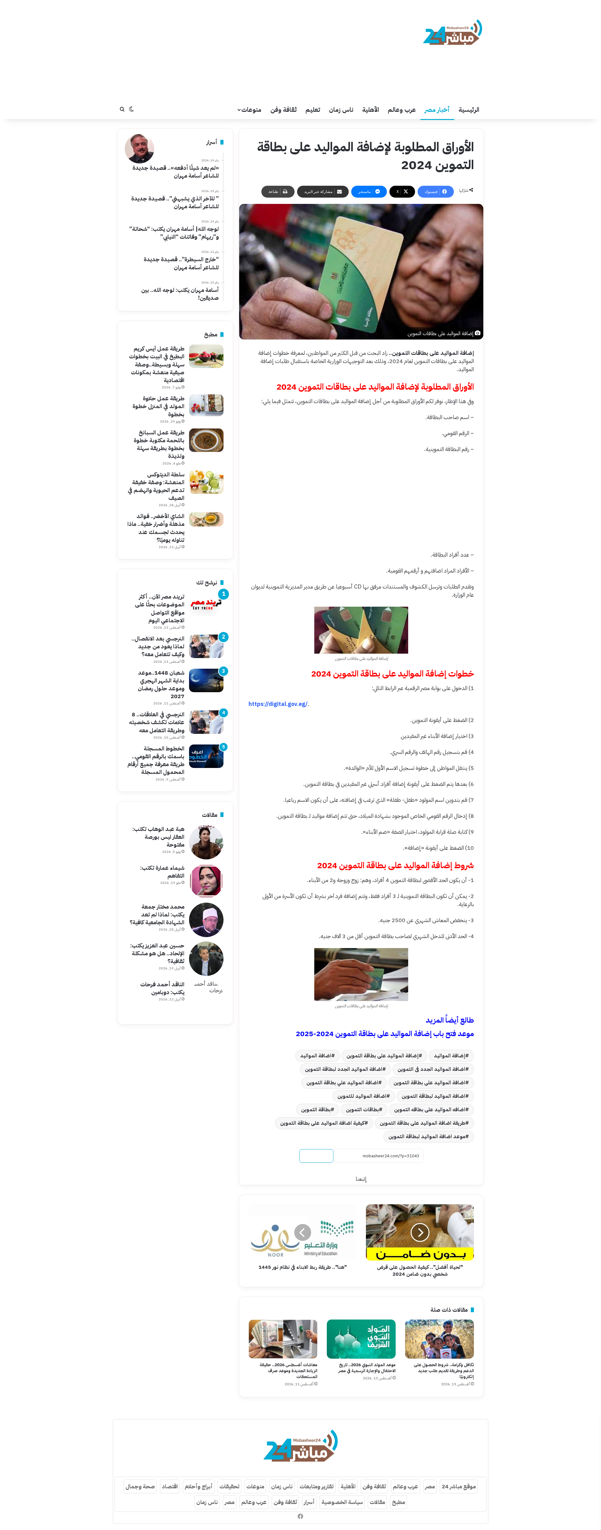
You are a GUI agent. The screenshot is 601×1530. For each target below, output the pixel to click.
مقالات (377, 1502)
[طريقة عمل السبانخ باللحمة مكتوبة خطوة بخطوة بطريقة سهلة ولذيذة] (206, 440)
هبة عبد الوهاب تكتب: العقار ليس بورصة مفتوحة (158, 837)
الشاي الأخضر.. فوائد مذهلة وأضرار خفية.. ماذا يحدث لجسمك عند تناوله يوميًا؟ (155, 528)
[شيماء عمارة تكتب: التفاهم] (206, 881)
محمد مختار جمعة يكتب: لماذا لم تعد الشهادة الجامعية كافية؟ (157, 914)
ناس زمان (341, 109)
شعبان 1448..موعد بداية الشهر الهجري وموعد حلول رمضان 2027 (161, 684)
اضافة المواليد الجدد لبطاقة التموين (343, 1069)
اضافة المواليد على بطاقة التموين (429, 1083)
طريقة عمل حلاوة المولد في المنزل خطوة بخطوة (158, 406)
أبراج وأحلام (199, 1486)
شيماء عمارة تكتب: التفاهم (162, 872)
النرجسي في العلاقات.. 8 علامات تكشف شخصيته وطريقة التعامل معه (156, 722)
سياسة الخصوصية (342, 1502)
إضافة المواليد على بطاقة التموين (383, 1056)
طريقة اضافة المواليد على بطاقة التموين (422, 1123)
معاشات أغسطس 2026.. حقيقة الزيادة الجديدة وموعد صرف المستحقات (288, 1370)
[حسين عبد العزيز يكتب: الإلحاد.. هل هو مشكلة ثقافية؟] (206, 958)
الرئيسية (469, 109)
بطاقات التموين (362, 1109)
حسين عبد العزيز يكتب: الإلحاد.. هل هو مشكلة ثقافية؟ (157, 953)
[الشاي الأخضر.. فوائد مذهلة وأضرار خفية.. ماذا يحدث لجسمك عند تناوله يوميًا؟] (206, 519)
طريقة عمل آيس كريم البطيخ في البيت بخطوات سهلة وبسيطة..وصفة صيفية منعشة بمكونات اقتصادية (156, 364)
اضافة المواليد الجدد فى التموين (431, 1069)
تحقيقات (229, 1486)
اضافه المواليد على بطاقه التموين (429, 1109)
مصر (430, 1486)
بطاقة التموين (316, 1109)
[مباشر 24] (452, 33)
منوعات (251, 109)
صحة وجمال (140, 1486)
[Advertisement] (237, 50)
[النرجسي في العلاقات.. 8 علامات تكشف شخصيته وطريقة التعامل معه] (206, 722)
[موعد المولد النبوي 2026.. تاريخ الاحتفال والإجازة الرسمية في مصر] (361, 1339)
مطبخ (398, 1502)
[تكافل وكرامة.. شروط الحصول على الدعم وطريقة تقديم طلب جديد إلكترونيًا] (439, 1339)
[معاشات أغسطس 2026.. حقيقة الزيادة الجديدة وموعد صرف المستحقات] (283, 1339)
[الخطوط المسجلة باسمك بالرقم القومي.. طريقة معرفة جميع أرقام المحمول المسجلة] (206, 756)
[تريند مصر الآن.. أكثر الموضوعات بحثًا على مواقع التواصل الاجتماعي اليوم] (206, 604)
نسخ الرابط (316, 1156)
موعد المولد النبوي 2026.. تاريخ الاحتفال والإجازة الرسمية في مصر (367, 1367)
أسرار (309, 1502)
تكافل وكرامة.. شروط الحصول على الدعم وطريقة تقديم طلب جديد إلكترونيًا (444, 1370)
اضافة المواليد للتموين (361, 1096)
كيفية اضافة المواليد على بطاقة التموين (322, 1123)
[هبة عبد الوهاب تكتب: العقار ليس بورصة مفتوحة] (206, 842)
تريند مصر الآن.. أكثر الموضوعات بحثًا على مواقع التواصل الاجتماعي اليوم (159, 608)
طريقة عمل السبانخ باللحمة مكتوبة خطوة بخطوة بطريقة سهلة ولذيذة (159, 444)
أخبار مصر (437, 109)
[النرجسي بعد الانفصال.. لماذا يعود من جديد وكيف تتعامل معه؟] (206, 646)
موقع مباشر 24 (459, 1486)
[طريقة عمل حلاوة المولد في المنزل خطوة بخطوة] (206, 405)
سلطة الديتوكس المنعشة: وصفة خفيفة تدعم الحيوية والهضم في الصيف (156, 486)
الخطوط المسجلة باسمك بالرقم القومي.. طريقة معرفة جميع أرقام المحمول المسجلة (155, 760)
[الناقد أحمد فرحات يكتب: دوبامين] (206, 997)
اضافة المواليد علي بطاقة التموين (342, 1083)
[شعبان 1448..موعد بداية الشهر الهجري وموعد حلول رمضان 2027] (206, 680)
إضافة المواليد (449, 1056)
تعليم (313, 109)
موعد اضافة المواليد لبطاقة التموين (426, 1136)
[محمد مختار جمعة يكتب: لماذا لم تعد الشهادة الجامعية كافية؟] (206, 920)
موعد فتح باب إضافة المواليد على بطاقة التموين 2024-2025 (385, 1033)
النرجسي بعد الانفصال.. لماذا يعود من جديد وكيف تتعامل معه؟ (157, 646)
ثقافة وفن (283, 109)
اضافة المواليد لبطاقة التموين (433, 1096)
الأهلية (370, 109)
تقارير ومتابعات (317, 1486)
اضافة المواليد (315, 1056)
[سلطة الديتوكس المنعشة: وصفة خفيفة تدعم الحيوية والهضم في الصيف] (206, 482)
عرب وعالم (402, 109)
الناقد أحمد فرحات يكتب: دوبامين (162, 988)
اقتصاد (170, 1486)
